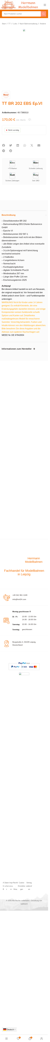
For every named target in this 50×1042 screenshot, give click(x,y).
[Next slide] (44, 58)
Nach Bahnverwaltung (28, 24)
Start (4, 24)
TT (9, 24)
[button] (3, 145)
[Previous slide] (4, 58)
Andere (43, 24)
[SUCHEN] (43, 14)
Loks (15, 24)
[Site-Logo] (20, 5)
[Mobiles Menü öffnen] (44, 4)
